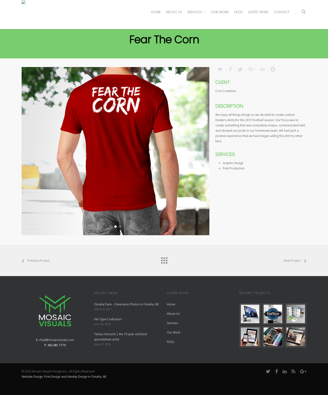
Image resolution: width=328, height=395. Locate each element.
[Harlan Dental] (250, 336)
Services (194, 12)
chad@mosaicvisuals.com (56, 340)
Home (156, 12)
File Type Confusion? (108, 319)
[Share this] (230, 70)
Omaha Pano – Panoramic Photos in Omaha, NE (126, 304)
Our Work (220, 12)
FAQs (238, 12)
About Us (174, 12)
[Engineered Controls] (273, 336)
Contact (282, 12)
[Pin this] (273, 70)
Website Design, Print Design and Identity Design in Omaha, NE (64, 377)
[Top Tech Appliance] (273, 314)
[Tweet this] (240, 70)
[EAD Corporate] (250, 314)
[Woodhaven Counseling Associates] (295, 314)
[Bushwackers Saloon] (295, 336)
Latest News (258, 12)
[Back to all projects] (164, 259)
